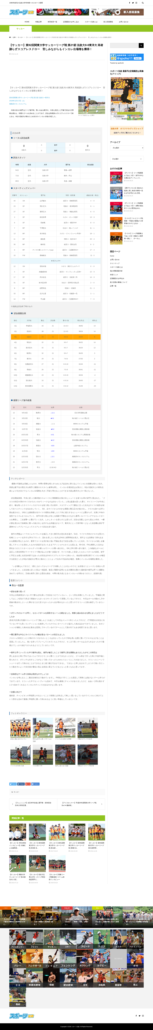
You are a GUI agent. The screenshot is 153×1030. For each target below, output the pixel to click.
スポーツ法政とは (91, 22)
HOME (27, 22)
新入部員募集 (108, 22)
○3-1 (52, 435)
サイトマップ (115, 263)
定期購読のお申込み (117, 278)
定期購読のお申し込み (71, 22)
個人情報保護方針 (116, 271)
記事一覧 (113, 286)
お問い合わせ (123, 22)
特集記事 (38, 22)
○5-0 (52, 446)
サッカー (20, 29)
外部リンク (114, 275)
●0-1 (52, 418)
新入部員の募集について (118, 282)
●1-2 (52, 440)
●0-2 (52, 429)
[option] (15, 917)
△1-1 (53, 413)
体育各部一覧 (52, 22)
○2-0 (52, 451)
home (112, 256)
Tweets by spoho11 (117, 63)
